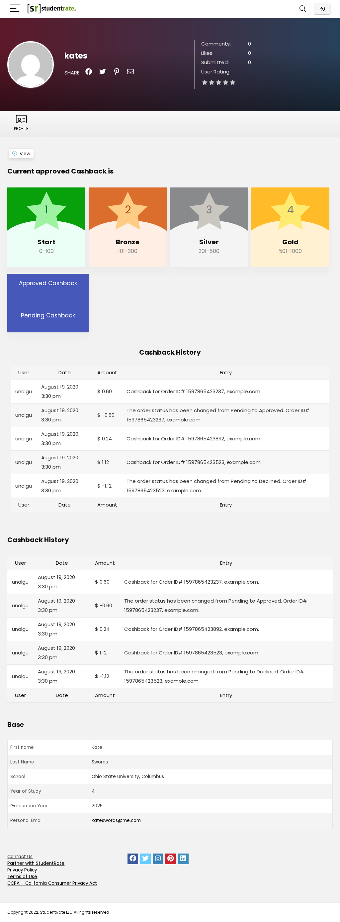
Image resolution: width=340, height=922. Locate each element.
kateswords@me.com (116, 820)
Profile (21, 128)
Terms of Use (22, 876)
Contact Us (20, 857)
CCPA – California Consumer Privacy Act (52, 883)
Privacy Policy (22, 870)
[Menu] (15, 9)
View (25, 153)
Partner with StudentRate (35, 863)
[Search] (303, 9)
